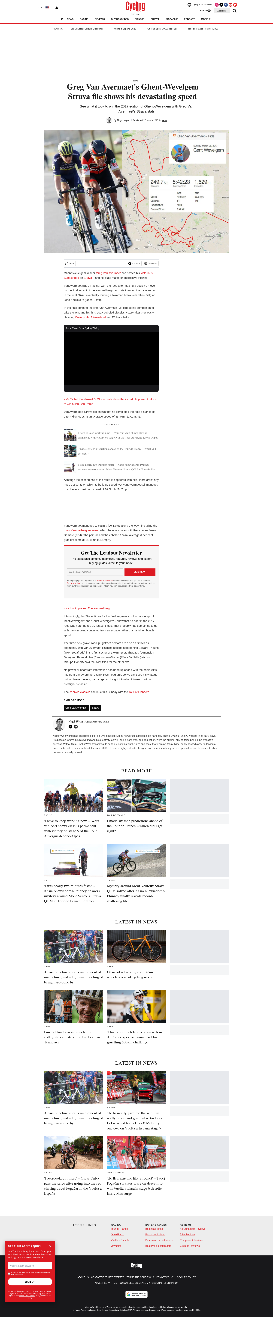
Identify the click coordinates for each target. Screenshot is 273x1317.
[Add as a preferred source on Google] (136, 1294)
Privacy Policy (41, 1293)
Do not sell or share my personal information (148, 1283)
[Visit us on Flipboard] (235, 5)
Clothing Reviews (190, 1246)
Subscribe (221, 11)
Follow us (136, 263)
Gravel (155, 19)
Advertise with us (106, 1283)
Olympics (116, 1246)
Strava (88, 277)
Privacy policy (165, 1277)
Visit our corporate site (177, 1307)
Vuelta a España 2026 (125, 28)
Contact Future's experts (107, 1277)
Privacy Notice (73, 583)
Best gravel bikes (155, 1234)
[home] (62, 19)
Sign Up (30, 1281)
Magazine (172, 19)
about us (83, 1277)
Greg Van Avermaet (108, 273)
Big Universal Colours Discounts (87, 28)
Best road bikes (154, 1228)
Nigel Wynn (123, 120)
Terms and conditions (140, 1277)
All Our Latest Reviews (192, 1228)
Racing (84, 19)
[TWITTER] (71, 727)
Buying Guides (120, 19)
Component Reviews (191, 1240)
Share (71, 263)
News (70, 19)
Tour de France (119, 1228)
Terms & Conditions (27, 1295)
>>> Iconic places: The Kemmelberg (87, 608)
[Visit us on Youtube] (230, 5)
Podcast (189, 19)
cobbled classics (80, 692)
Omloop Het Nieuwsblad (90, 317)
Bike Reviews (187, 1234)
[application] (111, 358)
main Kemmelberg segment (81, 530)
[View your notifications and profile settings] (57, 8)
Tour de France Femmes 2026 (203, 28)
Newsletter (152, 263)
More (204, 19)
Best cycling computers (158, 1246)
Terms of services (104, 580)
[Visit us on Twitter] (221, 5)
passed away (195, 744)
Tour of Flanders (139, 692)
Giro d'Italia (117, 1234)
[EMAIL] (76, 727)
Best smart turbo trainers (159, 1240)
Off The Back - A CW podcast (161, 28)
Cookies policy (186, 1277)
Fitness (139, 19)
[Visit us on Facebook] (226, 5)
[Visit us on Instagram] (217, 5)
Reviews (100, 19)
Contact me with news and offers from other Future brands (30, 1273)
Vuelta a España (120, 1240)
